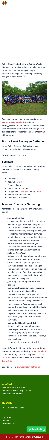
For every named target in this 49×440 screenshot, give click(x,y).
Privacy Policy (8, 423)
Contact (5, 420)
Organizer (6, 417)
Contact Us (7, 361)
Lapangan (24, 191)
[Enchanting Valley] (4, 2)
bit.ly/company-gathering (28, 367)
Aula (39, 191)
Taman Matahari (38, 351)
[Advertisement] (24, 35)
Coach (41, 128)
